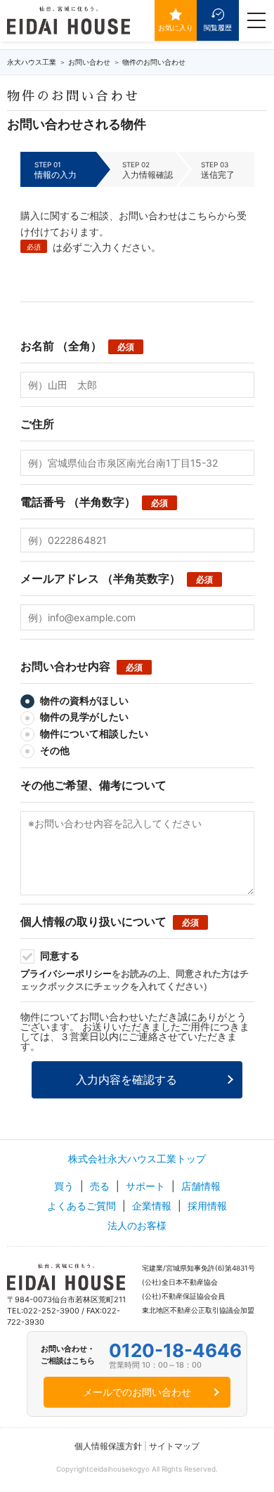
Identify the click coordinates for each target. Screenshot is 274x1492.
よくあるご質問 (81, 1206)
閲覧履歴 (218, 27)
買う (64, 1186)
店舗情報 (201, 1186)
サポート (145, 1186)
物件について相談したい (93, 733)
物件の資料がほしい (83, 700)
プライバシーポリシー (66, 973)
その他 (54, 750)
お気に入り (175, 27)
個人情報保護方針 (108, 1446)
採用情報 (207, 1206)
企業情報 (151, 1206)
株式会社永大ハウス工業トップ (137, 1159)
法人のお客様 (137, 1225)
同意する (58, 955)
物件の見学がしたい (83, 716)
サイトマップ (174, 1446)
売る (100, 1186)
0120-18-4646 (175, 1350)
